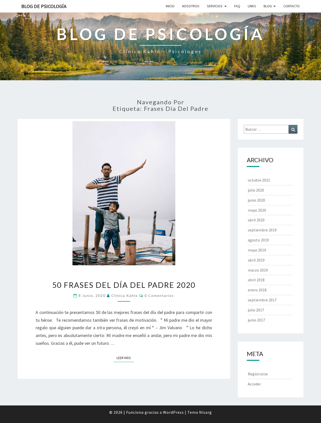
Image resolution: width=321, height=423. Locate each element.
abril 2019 (256, 260)
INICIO (170, 6)
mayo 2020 (257, 210)
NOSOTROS (190, 6)
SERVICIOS (214, 6)
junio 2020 (256, 200)
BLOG (268, 6)
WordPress (173, 412)
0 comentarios (159, 295)
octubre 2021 (259, 180)
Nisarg (205, 412)
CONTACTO (291, 6)
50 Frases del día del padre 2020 (123, 284)
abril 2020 (256, 219)
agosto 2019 (258, 239)
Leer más (125, 357)
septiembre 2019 (262, 229)
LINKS (252, 6)
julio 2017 (256, 309)
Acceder (254, 383)
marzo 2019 (258, 270)
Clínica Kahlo (124, 295)
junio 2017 (256, 319)
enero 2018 (257, 289)
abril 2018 (256, 279)
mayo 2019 (257, 249)
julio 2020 (256, 190)
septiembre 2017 (262, 299)
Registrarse (258, 373)
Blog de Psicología (43, 6)
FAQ (237, 6)
